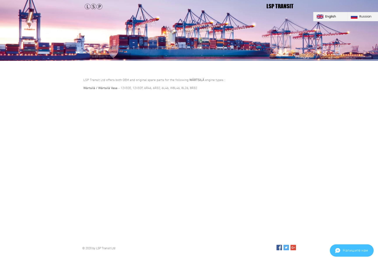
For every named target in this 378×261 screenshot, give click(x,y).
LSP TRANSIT (280, 6)
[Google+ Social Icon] (293, 247)
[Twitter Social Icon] (286, 247)
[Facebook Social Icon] (279, 247)
